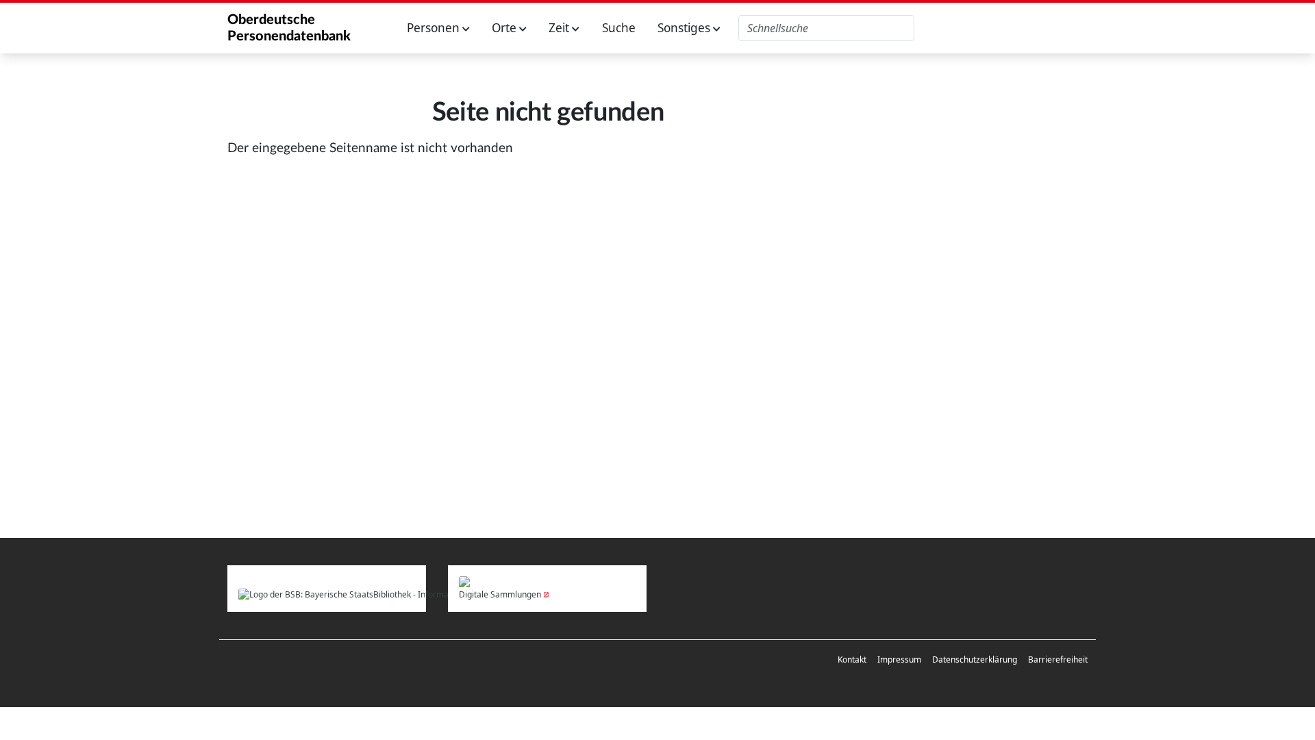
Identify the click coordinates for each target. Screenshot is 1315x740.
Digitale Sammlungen (500, 594)
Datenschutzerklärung (974, 659)
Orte (505, 28)
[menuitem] (852, 660)
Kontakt (852, 659)
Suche (619, 28)
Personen (434, 28)
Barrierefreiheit (1058, 659)
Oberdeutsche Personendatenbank (289, 28)
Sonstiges (685, 28)
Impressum (899, 659)
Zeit (560, 28)
